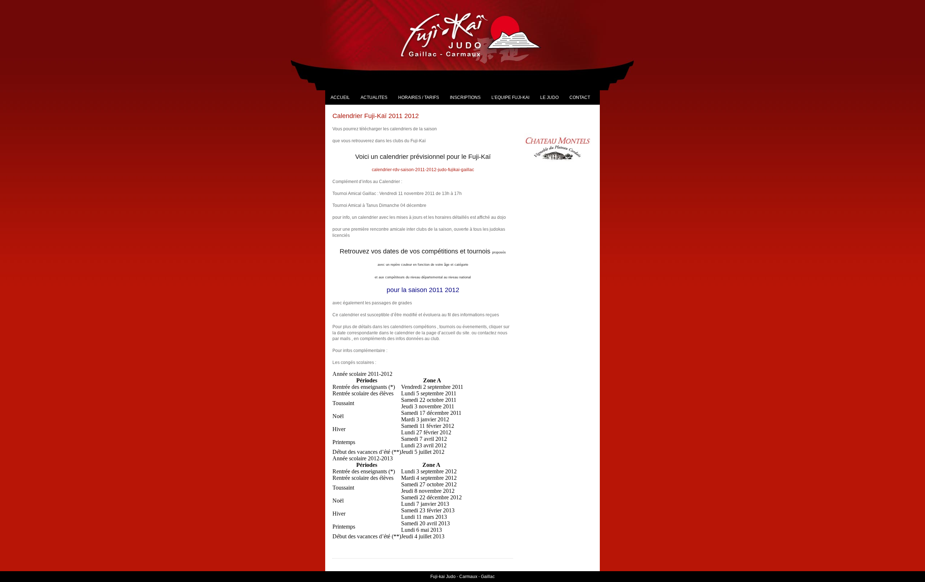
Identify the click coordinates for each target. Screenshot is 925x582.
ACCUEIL (340, 97)
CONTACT (579, 97)
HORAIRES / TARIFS (418, 97)
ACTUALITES (374, 97)
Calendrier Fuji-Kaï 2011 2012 (375, 116)
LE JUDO (549, 97)
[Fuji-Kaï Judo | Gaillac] (479, 34)
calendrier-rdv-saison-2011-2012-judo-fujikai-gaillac (423, 169)
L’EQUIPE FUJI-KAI (510, 97)
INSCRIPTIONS (465, 97)
